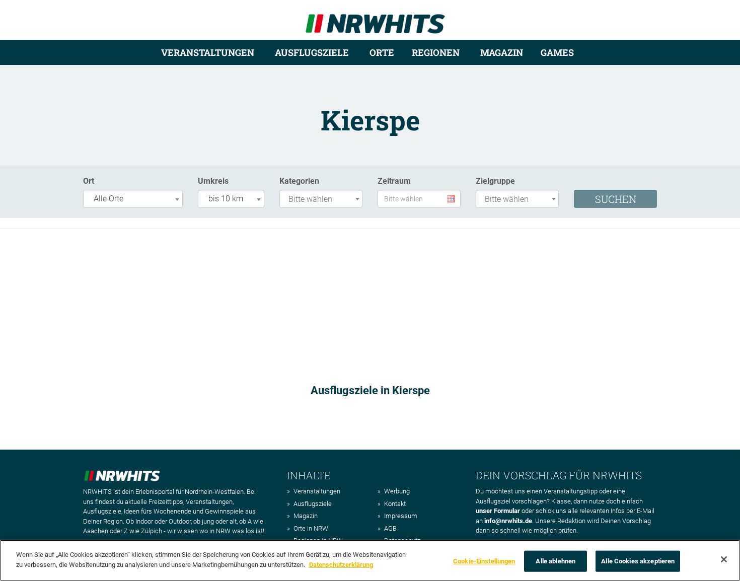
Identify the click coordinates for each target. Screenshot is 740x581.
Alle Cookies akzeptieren (638, 561)
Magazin (501, 52)
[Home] (375, 19)
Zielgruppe (495, 181)
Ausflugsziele (312, 52)
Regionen (436, 52)
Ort (88, 181)
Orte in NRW (310, 528)
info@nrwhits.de (508, 521)
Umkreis (213, 181)
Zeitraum (394, 181)
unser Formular (498, 511)
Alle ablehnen (555, 561)
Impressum (400, 516)
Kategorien (299, 181)
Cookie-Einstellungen (484, 561)
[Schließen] (724, 559)
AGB (390, 528)
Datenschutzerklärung (341, 564)
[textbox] (323, 199)
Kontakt (395, 503)
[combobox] (133, 199)
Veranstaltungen (207, 52)
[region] (370, 560)
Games (557, 52)
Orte (381, 52)
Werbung (397, 491)
